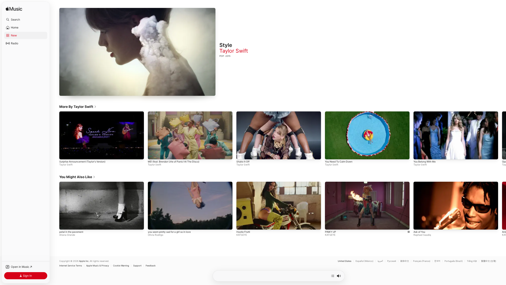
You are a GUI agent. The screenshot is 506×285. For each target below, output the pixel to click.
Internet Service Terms (70, 266)
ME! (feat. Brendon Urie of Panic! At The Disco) (173, 161)
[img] (14, 9)
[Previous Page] (55, 135)
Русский (391, 261)
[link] (77, 106)
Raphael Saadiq (422, 234)
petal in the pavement (71, 231)
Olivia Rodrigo (155, 234)
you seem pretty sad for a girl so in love (169, 231)
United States (344, 261)
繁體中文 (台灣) (488, 261)
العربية (380, 261)
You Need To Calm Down (338, 161)
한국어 (437, 261)
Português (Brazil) (454, 261)
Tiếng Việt (472, 261)
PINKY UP (330, 231)
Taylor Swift (233, 51)
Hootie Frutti (243, 231)
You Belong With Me (424, 161)
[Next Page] (502, 135)
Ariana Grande (67, 234)
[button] (25, 19)
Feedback (151, 266)
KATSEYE (241, 234)
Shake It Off (242, 161)
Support (137, 266)
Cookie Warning (121, 266)
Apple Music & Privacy (97, 266)
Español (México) (364, 261)
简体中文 (404, 261)
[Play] (137, 51)
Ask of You (419, 231)
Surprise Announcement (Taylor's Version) (82, 161)
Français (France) (421, 261)
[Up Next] (332, 276)
